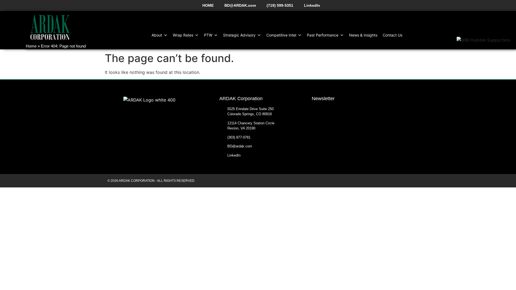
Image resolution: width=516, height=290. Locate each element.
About (157, 35)
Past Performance (322, 35)
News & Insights (363, 35)
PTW (208, 35)
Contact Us (392, 35)
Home (31, 46)
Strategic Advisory (239, 35)
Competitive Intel (281, 35)
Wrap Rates (183, 35)
